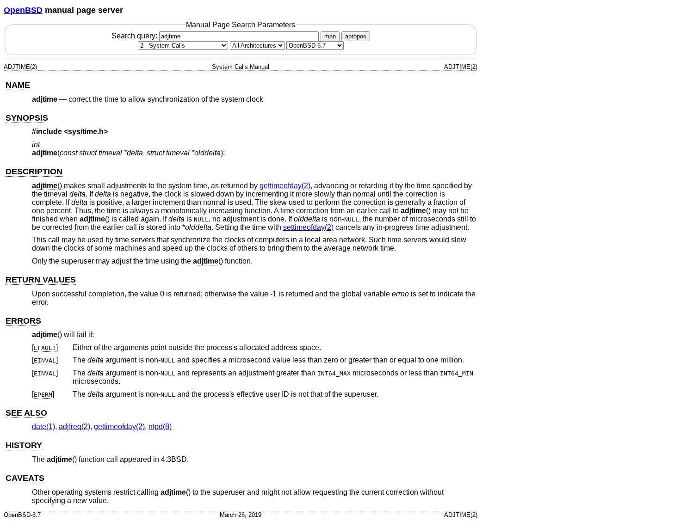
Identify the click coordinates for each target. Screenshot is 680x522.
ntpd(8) (160, 426)
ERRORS (23, 320)
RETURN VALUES (41, 279)
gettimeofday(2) (285, 186)
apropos (355, 36)
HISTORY (24, 445)
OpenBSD (23, 10)
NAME (18, 85)
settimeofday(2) (308, 227)
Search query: (135, 36)
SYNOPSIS (27, 118)
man (330, 36)
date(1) (43, 426)
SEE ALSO (26, 413)
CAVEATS (25, 478)
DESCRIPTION (34, 171)
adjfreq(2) (74, 426)
